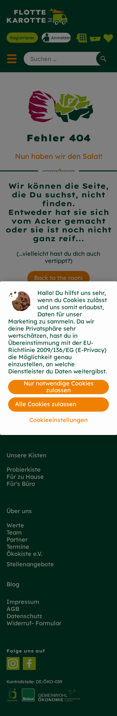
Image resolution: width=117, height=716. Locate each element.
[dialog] (58, 358)
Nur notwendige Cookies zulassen (59, 387)
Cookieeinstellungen (58, 420)
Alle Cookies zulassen (45, 404)
